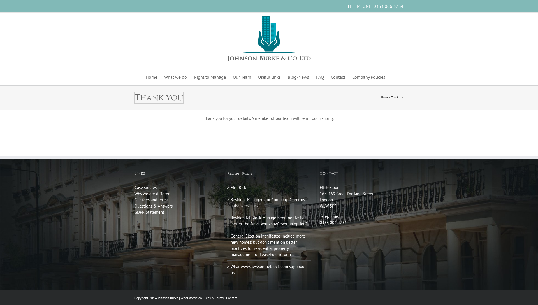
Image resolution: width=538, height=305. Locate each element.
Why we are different (153, 193)
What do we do (191, 298)
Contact (231, 298)
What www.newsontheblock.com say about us (268, 269)
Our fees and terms (151, 199)
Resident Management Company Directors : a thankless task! (269, 202)
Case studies (145, 187)
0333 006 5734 (389, 6)
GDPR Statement (149, 212)
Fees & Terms (214, 298)
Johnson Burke (168, 298)
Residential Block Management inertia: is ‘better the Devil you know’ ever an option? (269, 221)
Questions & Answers (153, 206)
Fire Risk (238, 187)
